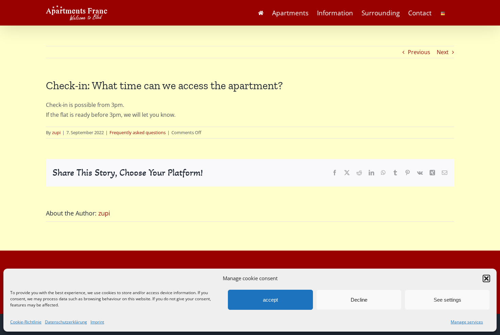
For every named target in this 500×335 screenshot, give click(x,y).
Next (443, 52)
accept (270, 300)
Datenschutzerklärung (66, 322)
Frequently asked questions (138, 132)
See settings (447, 300)
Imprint (97, 322)
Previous (419, 52)
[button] (486, 278)
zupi (56, 132)
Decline (359, 300)
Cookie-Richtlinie (25, 322)
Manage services (467, 322)
